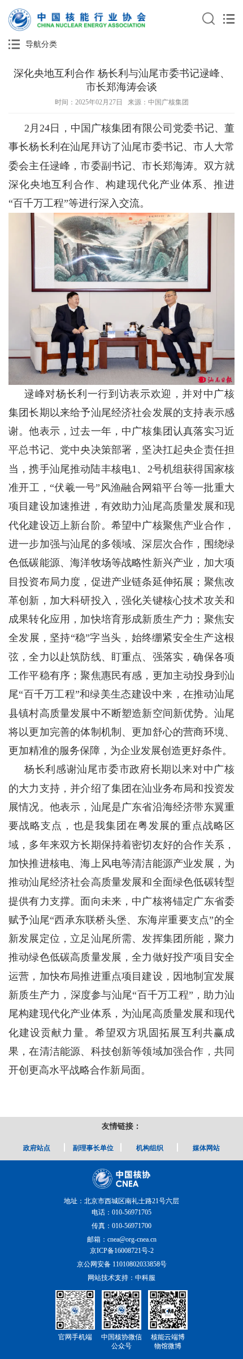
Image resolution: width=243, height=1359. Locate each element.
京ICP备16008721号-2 (122, 1251)
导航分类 (41, 44)
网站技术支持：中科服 (121, 1278)
